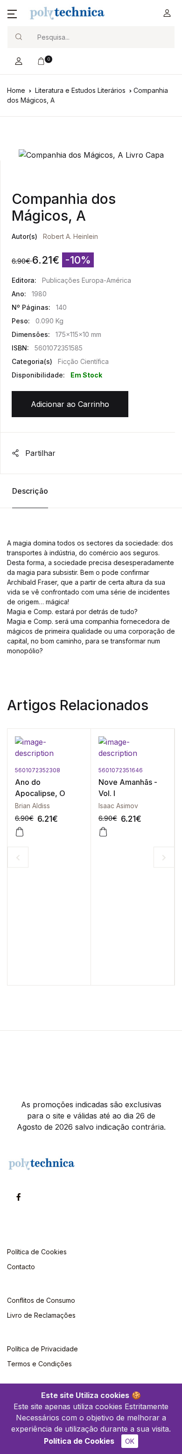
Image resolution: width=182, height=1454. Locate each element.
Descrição (30, 491)
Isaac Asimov (118, 806)
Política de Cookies (79, 1441)
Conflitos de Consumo (41, 1300)
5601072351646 (120, 770)
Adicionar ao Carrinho (70, 404)
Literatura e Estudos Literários (80, 90)
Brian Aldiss (32, 806)
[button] (12, 13)
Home (16, 90)
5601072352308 (37, 770)
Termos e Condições (39, 1364)
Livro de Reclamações (41, 1315)
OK (129, 1441)
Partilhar (39, 453)
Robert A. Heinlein (70, 236)
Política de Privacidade (42, 1349)
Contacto (21, 1267)
